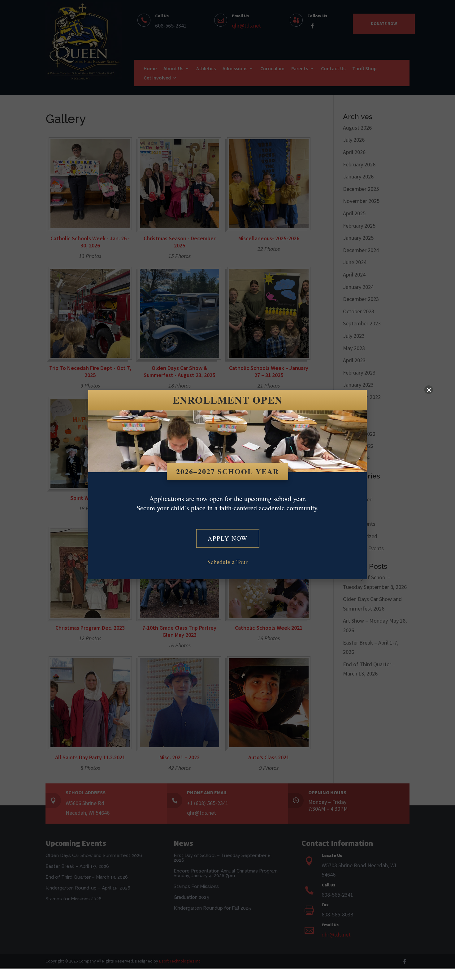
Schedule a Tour (227, 562)
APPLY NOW (228, 538)
